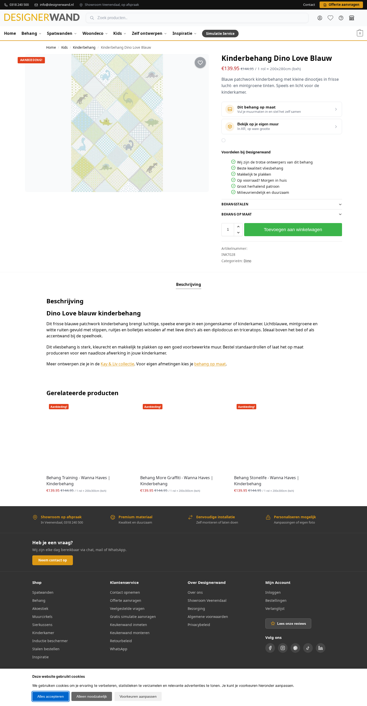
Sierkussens (42, 624)
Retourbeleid (121, 640)
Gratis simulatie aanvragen (133, 616)
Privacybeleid (199, 624)
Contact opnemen (125, 592)
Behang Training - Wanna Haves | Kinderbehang (78, 480)
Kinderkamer (43, 632)
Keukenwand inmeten (128, 624)
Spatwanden (42, 592)
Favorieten (330, 18)
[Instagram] (283, 648)
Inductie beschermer (50, 640)
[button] (360, 33)
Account (320, 18)
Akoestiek (40, 608)
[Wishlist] (125, 409)
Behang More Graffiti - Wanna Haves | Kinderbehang (176, 480)
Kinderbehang (84, 47)
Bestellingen (276, 600)
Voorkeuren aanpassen (138, 696)
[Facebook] (270, 648)
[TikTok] (308, 648)
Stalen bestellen (46, 648)
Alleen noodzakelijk (91, 696)
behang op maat (210, 364)
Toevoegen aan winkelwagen (293, 229)
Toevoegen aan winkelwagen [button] (89, 501)
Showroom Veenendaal (207, 600)
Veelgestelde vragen (127, 608)
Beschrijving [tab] (188, 284)
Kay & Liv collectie (117, 364)
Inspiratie (40, 657)
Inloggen (273, 592)
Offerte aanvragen (125, 600)
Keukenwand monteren (130, 632)
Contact (309, 5)
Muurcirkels (42, 616)
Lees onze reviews (291, 624)
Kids (64, 47)
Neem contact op (52, 560)
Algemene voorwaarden (208, 616)
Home (51, 47)
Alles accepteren (50, 696)
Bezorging (196, 608)
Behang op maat (236, 214)
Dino (247, 260)
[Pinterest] (295, 648)
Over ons (195, 592)
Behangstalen (234, 204)
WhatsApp (118, 648)
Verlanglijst (275, 608)
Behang (38, 600)
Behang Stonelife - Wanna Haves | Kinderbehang (266, 480)
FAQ (341, 18)
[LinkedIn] (320, 648)
